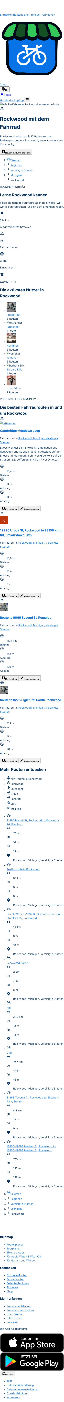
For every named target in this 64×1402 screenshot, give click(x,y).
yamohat (12, 357)
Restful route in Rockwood (23, 869)
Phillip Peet (13, 314)
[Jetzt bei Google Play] (32, 1361)
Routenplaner (21, 14)
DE (6, 90)
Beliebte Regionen (18, 1283)
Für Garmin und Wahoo (21, 1260)
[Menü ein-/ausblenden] (27, 99)
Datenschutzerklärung (20, 1385)
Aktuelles (12, 1287)
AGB (9, 1381)
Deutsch (9, 1374)
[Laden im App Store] (32, 1342)
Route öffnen (11, 509)
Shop (10, 1291)
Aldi (9, 1007)
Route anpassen (31, 509)
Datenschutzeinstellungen (22, 1389)
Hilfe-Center (14, 1318)
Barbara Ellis (14, 369)
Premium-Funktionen (42, 14)
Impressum (13, 1397)
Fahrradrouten (15, 1279)
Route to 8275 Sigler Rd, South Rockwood (30, 700)
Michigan (16, 175)
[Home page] (32, 6)
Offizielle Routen (17, 1275)
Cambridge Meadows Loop (20, 431)
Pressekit (12, 1322)
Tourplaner (13, 1248)
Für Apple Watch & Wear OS (24, 1256)
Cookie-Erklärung (17, 1393)
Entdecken (6, 14)
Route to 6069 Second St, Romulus (25, 618)
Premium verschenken (20, 1310)
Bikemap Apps (15, 1252)
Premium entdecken (19, 1306)
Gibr (9, 1052)
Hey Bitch (13, 345)
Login (7, 95)
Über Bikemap (15, 1314)
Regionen (16, 165)
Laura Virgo (14, 388)
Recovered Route (17, 963)
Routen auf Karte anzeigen (18, 153)
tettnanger (13, 326)
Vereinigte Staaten (22, 170)
